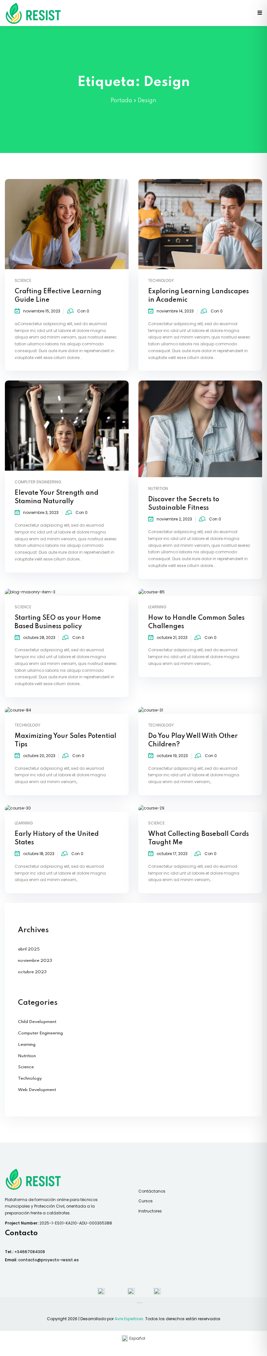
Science (23, 280)
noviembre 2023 (35, 961)
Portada (121, 101)
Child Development (37, 1022)
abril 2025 (29, 949)
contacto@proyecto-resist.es (48, 1260)
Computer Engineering (38, 482)
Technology (161, 280)
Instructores (150, 1211)
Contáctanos (151, 1191)
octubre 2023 (32, 972)
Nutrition (158, 488)
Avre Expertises (129, 1318)
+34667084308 (29, 1251)
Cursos (145, 1201)
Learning (157, 607)
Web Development (37, 1090)
